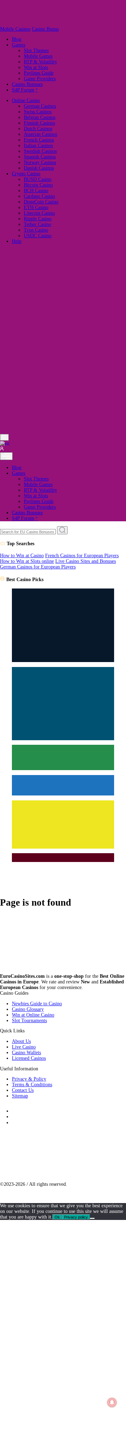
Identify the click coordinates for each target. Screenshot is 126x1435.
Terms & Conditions (32, 1084)
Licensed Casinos (29, 1058)
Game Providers (40, 78)
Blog (16, 39)
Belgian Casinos (39, 117)
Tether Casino (37, 224)
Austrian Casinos (40, 134)
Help (16, 241)
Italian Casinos (38, 145)
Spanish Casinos (40, 156)
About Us (21, 1041)
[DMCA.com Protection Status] (44, 1173)
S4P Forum (23, 90)
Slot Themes (36, 50)
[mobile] (6, 456)
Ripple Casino (37, 218)
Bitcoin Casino (38, 185)
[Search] (4, 437)
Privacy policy (76, 1217)
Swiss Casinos (37, 111)
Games (18, 45)
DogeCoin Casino (41, 201)
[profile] (2, 449)
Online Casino (26, 100)
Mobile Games (38, 56)
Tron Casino (36, 230)
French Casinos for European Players (82, 555)
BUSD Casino (37, 179)
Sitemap (20, 1096)
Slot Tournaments (29, 1020)
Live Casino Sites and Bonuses (85, 561)
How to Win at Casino (22, 555)
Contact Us (23, 1090)
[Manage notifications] (112, 1402)
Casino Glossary (28, 1009)
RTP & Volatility (40, 61)
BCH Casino (36, 190)
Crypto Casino (26, 173)
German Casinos (40, 106)
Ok (57, 1217)
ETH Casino (36, 207)
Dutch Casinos (38, 128)
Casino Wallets (26, 1052)
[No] (92, 1218)
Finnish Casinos (39, 123)
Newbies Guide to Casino (37, 1003)
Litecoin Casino (39, 213)
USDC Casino (37, 235)
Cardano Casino (39, 196)
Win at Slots (36, 67)
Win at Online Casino (33, 1015)
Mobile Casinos (15, 29)
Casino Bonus (45, 29)
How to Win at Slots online (27, 561)
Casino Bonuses (27, 84)
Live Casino (24, 1047)
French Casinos (39, 140)
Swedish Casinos (40, 151)
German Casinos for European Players (38, 566)
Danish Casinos (39, 168)
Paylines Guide (39, 73)
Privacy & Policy (29, 1079)
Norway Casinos (40, 162)
